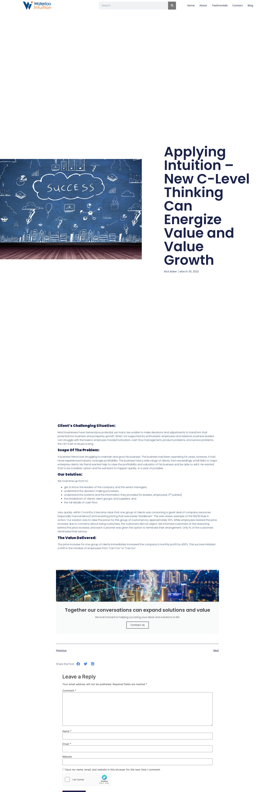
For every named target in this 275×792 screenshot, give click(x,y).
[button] (78, 664)
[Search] (172, 6)
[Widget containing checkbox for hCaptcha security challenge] (86, 779)
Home (191, 5)
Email (66, 744)
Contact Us (137, 625)
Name (66, 731)
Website (67, 756)
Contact (237, 5)
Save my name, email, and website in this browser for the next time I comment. (113, 769)
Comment (69, 690)
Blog (250, 5)
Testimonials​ (220, 5)
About (203, 5)
